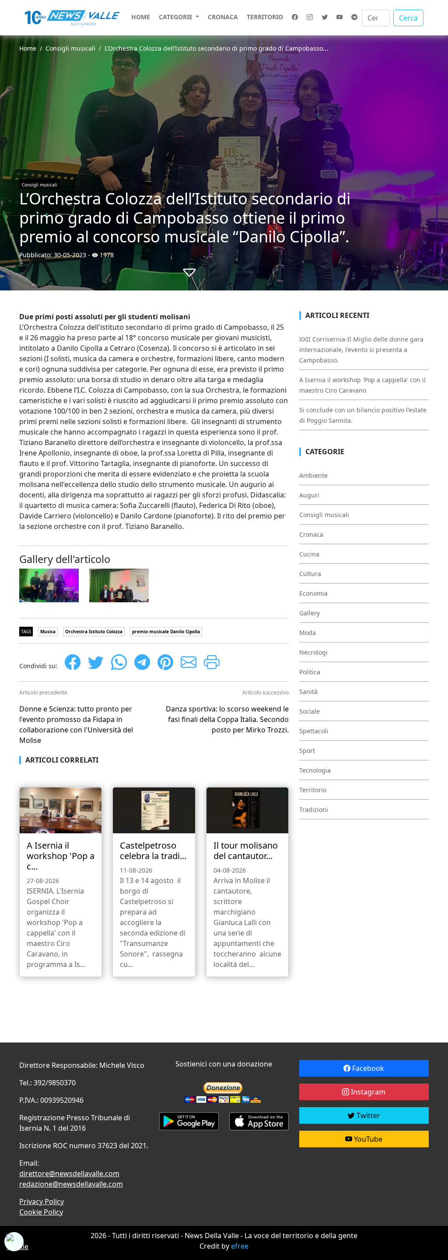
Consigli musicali (70, 48)
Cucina (309, 554)
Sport (307, 750)
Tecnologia (315, 770)
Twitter (367, 1115)
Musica (48, 631)
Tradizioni (313, 809)
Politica (309, 672)
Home (140, 17)
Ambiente (313, 475)
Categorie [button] (176, 17)
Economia (313, 593)
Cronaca (223, 17)
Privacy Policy (41, 1201)
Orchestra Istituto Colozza (93, 631)
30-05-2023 (70, 255)
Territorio (265, 17)
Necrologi (313, 652)
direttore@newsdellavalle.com (69, 1173)
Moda (307, 632)
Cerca (408, 18)
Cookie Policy (41, 1212)
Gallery (309, 613)
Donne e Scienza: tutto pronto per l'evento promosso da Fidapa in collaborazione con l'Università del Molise (76, 724)
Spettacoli (313, 731)
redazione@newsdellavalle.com (71, 1184)
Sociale (309, 711)
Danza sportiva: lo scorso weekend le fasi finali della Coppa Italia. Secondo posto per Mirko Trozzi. (227, 719)
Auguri (309, 495)
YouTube (367, 1139)
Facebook (367, 1068)
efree (239, 1246)
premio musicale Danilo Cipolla (166, 631)
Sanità (308, 691)
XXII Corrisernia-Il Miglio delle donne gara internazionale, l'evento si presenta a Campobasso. (361, 349)
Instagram (367, 1092)
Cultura (310, 574)
